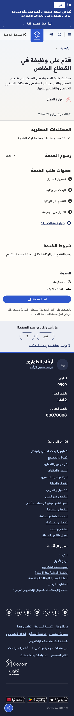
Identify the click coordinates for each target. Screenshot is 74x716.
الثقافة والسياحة (57, 509)
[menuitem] (37, 555)
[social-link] (15, 699)
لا (27, 336)
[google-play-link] (37, 699)
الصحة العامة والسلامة (54, 516)
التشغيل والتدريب (57, 490)
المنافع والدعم (59, 529)
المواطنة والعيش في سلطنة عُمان (47, 503)
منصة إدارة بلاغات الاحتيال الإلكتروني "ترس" (40, 590)
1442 (62, 399)
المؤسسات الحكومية (55, 567)
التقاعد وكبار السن (56, 496)
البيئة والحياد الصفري (54, 477)
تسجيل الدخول (12, 34)
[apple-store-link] (58, 699)
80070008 (56, 415)
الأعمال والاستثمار (57, 522)
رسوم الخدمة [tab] (38, 155)
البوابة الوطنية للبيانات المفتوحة (48, 578)
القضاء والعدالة (59, 483)
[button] (69, 34)
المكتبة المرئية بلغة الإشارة (51, 572)
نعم (45, 336)
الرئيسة (63, 555)
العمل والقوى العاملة (55, 535)
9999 (62, 384)
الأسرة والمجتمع (58, 457)
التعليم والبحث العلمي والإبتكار (49, 451)
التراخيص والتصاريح (55, 464)
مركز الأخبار (61, 561)
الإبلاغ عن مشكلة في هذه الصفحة (49, 345)
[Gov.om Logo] (37, 35)
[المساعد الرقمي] (8, 708)
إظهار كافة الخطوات (53, 223)
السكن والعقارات (57, 470)
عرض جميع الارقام (41, 367)
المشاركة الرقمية (57, 584)
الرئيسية (66, 48)
